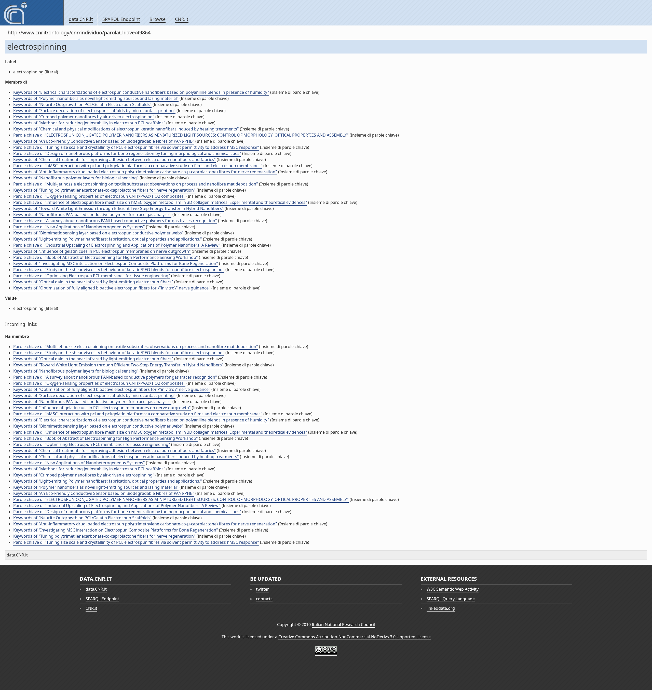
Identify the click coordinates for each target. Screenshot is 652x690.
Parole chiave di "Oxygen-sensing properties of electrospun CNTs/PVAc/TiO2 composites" (99, 196)
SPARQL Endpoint (121, 19)
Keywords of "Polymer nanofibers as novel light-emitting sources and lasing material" (96, 98)
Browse (158, 19)
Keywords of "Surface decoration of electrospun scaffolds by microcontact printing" (94, 110)
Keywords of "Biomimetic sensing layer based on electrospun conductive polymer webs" (98, 233)
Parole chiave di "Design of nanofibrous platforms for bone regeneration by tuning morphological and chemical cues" (127, 153)
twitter (262, 589)
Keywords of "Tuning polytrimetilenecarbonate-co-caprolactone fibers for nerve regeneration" (104, 190)
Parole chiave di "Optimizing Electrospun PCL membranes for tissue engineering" (91, 275)
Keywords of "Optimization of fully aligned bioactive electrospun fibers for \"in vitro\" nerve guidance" (111, 288)
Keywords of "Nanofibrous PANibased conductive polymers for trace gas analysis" (92, 214)
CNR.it (181, 19)
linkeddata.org (441, 608)
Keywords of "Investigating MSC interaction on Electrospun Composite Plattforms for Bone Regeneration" (115, 263)
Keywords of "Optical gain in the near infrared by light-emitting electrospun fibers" (93, 282)
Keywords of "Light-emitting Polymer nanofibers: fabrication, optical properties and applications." (107, 239)
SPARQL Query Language (451, 599)
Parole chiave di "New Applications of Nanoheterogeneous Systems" (79, 227)
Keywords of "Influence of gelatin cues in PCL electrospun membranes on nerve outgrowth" (102, 251)
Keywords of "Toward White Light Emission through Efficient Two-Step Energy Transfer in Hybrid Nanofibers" (118, 208)
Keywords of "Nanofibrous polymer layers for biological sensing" (76, 178)
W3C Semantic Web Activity (453, 589)
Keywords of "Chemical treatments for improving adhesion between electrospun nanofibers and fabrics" (114, 159)
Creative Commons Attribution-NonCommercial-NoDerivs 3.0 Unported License (354, 637)
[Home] (31, 12)
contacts (264, 599)
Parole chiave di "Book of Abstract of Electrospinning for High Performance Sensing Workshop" (105, 257)
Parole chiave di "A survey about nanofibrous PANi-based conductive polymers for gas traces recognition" (115, 220)
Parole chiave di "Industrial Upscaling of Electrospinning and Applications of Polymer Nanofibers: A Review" (117, 245)
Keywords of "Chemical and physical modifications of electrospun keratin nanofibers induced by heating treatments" (126, 129)
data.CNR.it (81, 19)
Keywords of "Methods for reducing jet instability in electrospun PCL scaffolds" (89, 123)
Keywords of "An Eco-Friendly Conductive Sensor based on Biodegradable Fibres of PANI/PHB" (103, 141)
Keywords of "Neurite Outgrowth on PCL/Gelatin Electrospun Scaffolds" (82, 104)
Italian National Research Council (343, 624)
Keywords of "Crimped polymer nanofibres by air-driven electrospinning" (83, 117)
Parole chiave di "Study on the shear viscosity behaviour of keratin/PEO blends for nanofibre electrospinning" (118, 269)
